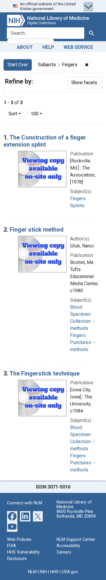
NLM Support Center (76, 539)
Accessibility (68, 545)
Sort (13, 114)
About (25, 47)
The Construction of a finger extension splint (45, 141)
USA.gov (70, 571)
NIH (43, 571)
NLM (32, 571)
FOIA (11, 545)
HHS (54, 571)
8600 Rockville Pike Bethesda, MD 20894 (76, 514)
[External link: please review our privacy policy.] (12, 516)
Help (48, 47)
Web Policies (19, 539)
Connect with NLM (24, 503)
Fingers (78, 198)
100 (38, 114)
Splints (77, 205)
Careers (64, 552)
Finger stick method (37, 229)
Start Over (17, 64)
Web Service (78, 47)
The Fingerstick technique (44, 373)
